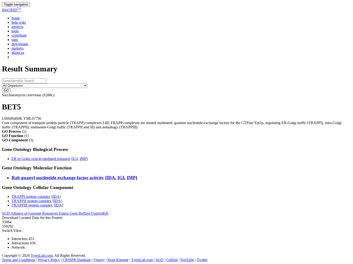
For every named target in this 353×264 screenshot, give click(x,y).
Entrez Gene (69, 213)
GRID (11, 10)
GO (6, 90)
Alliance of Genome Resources (35, 213)
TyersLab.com (42, 255)
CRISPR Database (77, 260)
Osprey (99, 260)
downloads (20, 44)
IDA (111, 177)
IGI (75, 159)
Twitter (202, 260)
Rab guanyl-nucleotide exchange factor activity (58, 177)
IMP (83, 159)
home (16, 18)
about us (18, 53)
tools (15, 31)
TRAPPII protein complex (32, 201)
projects (17, 27)
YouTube (187, 260)
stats (15, 40)
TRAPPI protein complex (31, 197)
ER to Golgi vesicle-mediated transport (41, 159)
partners (18, 48)
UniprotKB (99, 213)
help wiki (19, 22)
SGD (6, 213)
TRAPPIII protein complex (32, 205)
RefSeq (85, 213)
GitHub (172, 260)
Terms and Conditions (18, 260)
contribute (19, 35)
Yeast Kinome (117, 260)
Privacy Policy (49, 260)
